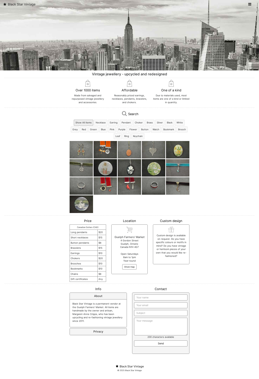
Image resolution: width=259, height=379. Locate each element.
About (98, 296)
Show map (129, 266)
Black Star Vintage (21, 4)
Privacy (98, 331)
